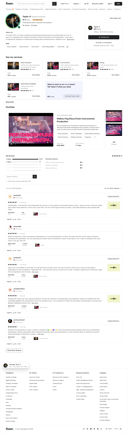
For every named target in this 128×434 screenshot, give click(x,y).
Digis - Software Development (84, 389)
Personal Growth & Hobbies (14, 408)
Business (102, 9)
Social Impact (103, 386)
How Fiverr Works (34, 377)
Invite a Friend (104, 414)
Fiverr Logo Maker (81, 396)
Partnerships (103, 404)
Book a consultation (105, 42)
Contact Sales (80, 399)
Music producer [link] (24, 46)
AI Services (9, 396)
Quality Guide (33, 383)
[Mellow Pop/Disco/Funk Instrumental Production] (114, 116)
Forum (54, 386)
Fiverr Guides (33, 386)
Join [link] (118, 3)
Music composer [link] (11, 46)
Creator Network (105, 407)
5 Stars (8, 159)
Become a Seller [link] (97, 3)
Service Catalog (10, 421)
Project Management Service (84, 380)
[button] (65, 4)
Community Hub (57, 383)
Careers (102, 389)
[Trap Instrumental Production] (114, 130)
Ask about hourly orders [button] (72, 96)
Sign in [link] (110, 3)
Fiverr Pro (79, 377)
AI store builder (80, 393)
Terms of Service (104, 393)
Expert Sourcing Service (83, 383)
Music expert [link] (35, 46)
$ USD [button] (116, 428)
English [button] (110, 428)
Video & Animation (64, 9)
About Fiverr (103, 377)
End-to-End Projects (11, 418)
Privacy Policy (104, 396)
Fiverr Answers (33, 389)
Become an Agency (58, 380)
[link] (83, 428)
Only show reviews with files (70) (19, 181)
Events (55, 389)
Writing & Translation (79, 9)
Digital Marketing (50, 9)
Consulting (9, 399)
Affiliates (102, 410)
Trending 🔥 (10, 9)
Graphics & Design (21, 9)
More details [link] (36, 75)
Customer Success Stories (36, 380)
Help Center (103, 380)
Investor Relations (105, 420)
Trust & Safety (104, 383)
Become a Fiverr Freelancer (61, 377)
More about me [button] (115, 18)
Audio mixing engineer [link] (48, 46)
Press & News (104, 417)
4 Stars (8, 162)
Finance (109, 9)
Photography (9, 411)
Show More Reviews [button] (14, 350)
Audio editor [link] (61, 46)
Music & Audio (93, 9)
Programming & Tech (36, 9)
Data (7, 402)
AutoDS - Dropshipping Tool (84, 386)
